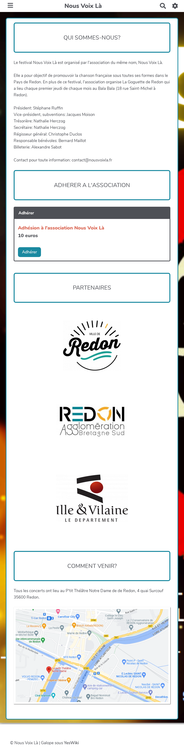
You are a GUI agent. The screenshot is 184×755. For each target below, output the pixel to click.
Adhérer (29, 252)
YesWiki (71, 743)
